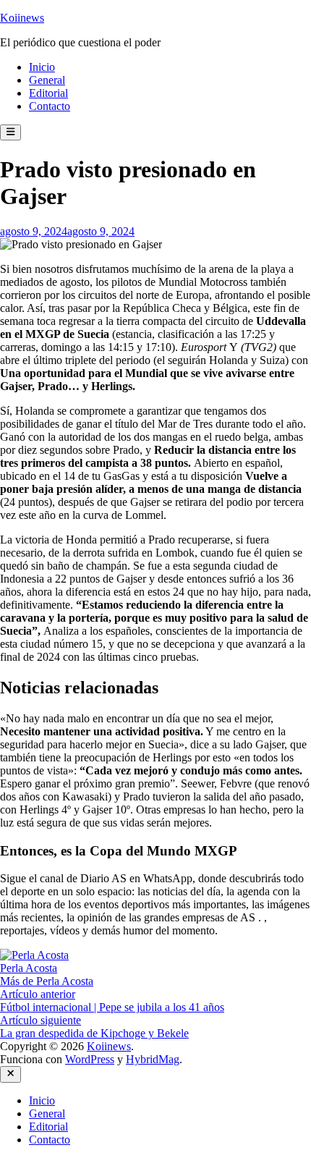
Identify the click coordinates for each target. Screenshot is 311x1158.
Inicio (42, 67)
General (47, 80)
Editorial (48, 93)
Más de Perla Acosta (46, 981)
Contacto (49, 106)
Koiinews (22, 18)
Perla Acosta (28, 968)
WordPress (89, 1059)
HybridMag (152, 1059)
